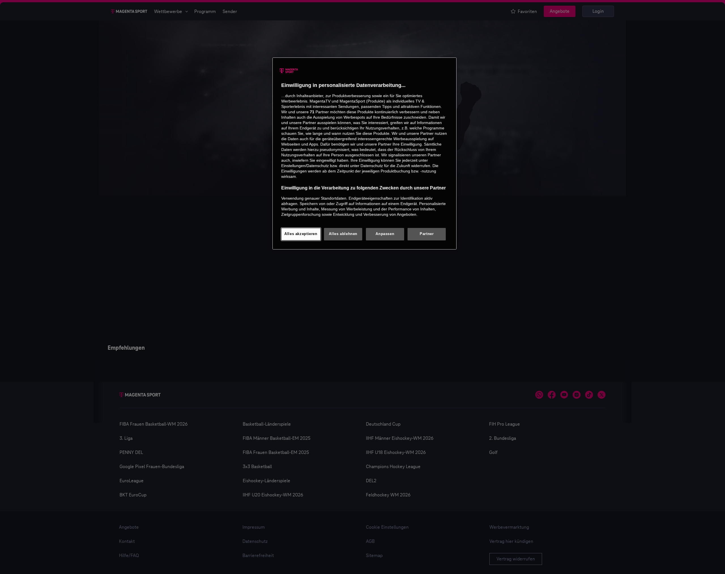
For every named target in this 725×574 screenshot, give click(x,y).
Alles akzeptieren (300, 234)
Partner (427, 234)
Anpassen (385, 234)
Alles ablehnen (343, 234)
